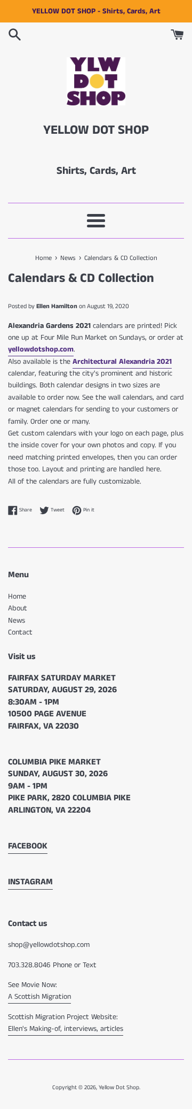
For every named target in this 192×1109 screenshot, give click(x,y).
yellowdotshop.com (41, 349)
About (17, 608)
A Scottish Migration (39, 996)
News (16, 620)
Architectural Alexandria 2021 (122, 361)
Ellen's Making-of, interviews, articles (65, 1028)
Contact (20, 632)
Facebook (27, 846)
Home (17, 596)
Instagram (30, 882)
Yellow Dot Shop (119, 1087)
